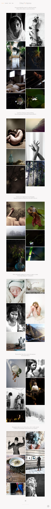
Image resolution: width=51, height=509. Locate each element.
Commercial (6, 3)
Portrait (10, 3)
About (12, 3)
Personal (3, 3)
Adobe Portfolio (27, 504)
